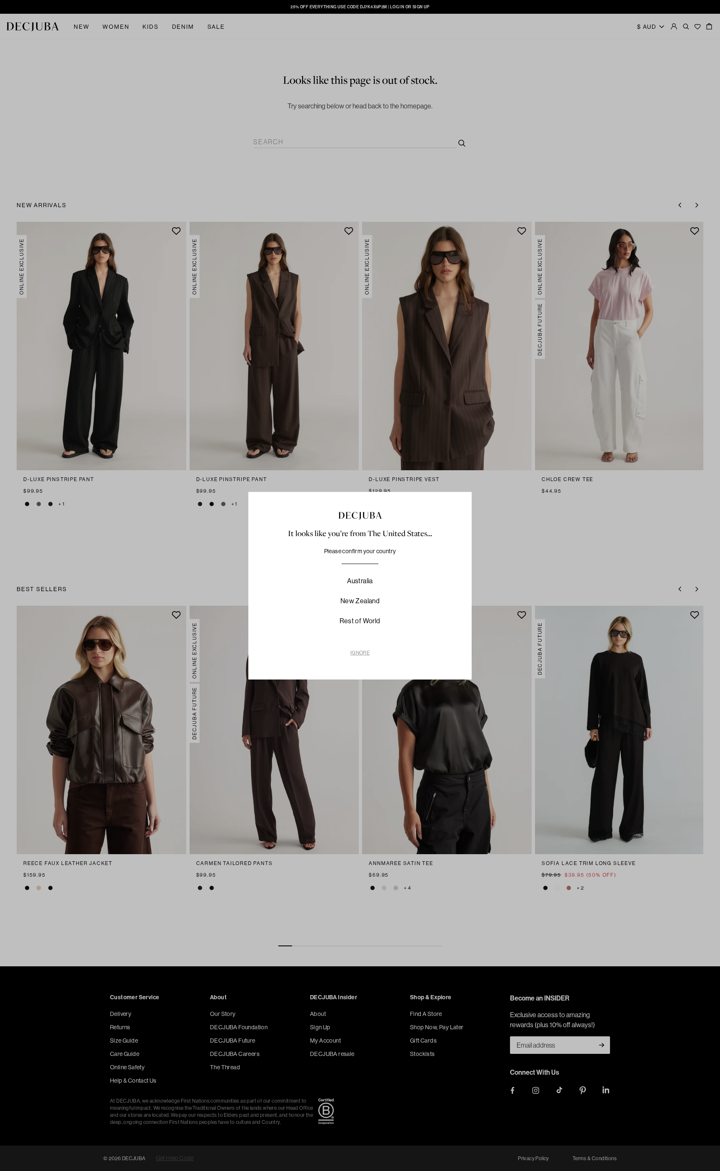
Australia (360, 581)
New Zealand (360, 601)
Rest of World (360, 621)
